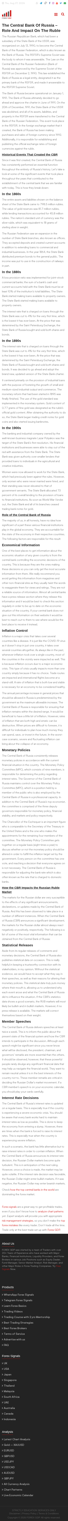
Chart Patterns (13, 1489)
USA (6, 1368)
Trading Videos (13, 1311)
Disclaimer (14, 1513)
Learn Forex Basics (15, 1305)
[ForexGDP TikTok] (45, 4)
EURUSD (9, 1450)
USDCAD (9, 1467)
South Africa (11, 1396)
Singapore (10, 1380)
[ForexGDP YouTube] (57, 4)
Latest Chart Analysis (17, 1439)
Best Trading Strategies (18, 1322)
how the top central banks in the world (32, 1189)
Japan (7, 1374)
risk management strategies (17, 1220)
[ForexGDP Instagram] (53, 4)
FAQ (6, 1345)
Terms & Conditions (48, 1513)
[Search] (63, 14)
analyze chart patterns (51, 1211)
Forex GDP (54, 1229)
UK (5, 1363)
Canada (8, 1413)
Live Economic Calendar (18, 1495)
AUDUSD (9, 1472)
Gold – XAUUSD (14, 1444)
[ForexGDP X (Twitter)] (61, 4)
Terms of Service (14, 1333)
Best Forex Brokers (15, 1328)
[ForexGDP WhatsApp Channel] (37, 4)
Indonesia (10, 1419)
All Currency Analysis (17, 1484)
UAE (6, 1402)
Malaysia (9, 1391)
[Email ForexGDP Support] (65, 4)
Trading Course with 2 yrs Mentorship (27, 1317)
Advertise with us (14, 1339)
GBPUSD (9, 1456)
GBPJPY (9, 1478)
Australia (9, 1408)
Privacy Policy (29, 1513)
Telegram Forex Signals (18, 1300)
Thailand (9, 1385)
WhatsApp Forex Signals (19, 1294)
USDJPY (9, 1461)
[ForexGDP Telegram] (41, 4)
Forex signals (9, 1206)
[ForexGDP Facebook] (49, 4)
